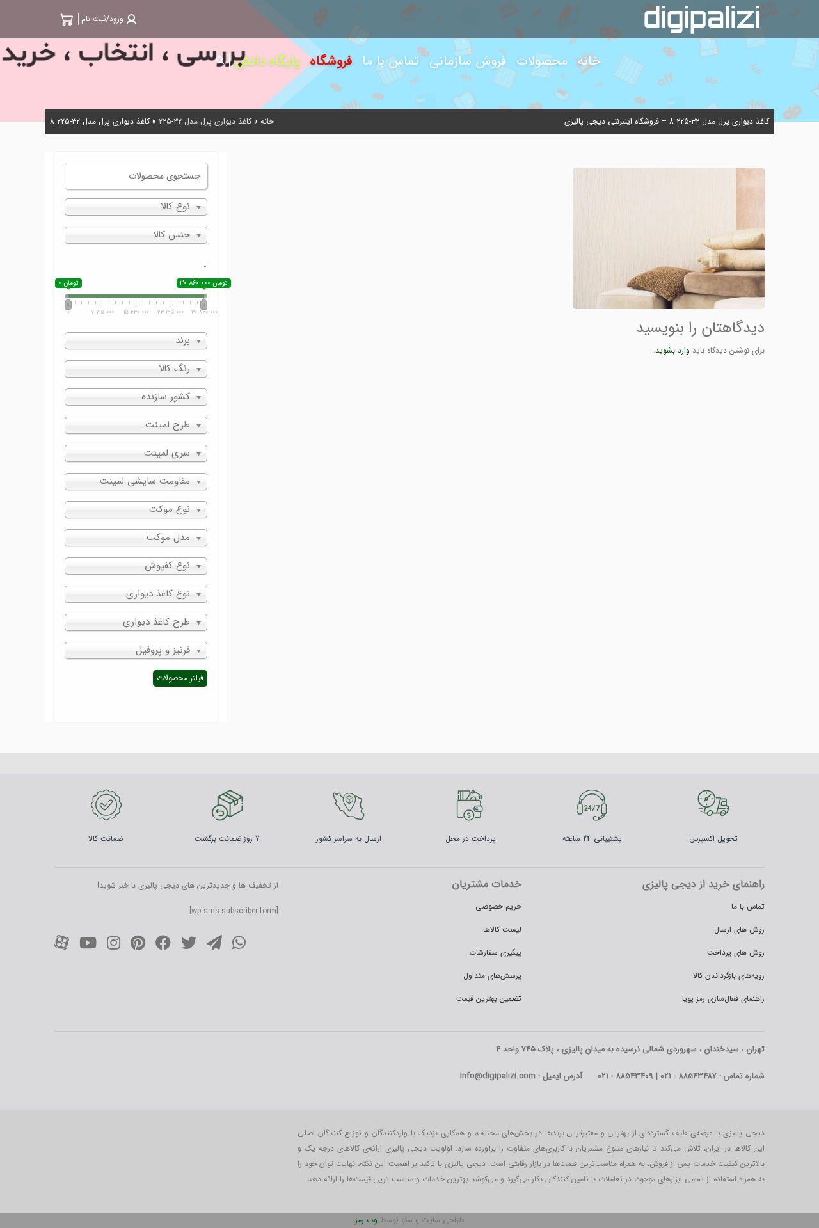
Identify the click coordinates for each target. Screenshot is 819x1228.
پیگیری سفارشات (495, 952)
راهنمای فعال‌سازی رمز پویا (723, 999)
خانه (267, 121)
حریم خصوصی (498, 906)
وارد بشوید (672, 350)
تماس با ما (748, 906)
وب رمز (366, 1220)
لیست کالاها (502, 929)
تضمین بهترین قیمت (488, 999)
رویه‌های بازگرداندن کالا (729, 975)
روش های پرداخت (736, 952)
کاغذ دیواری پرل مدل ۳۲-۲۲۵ (205, 121)
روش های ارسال (739, 929)
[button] (107, 19)
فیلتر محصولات (180, 678)
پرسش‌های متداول (492, 975)
